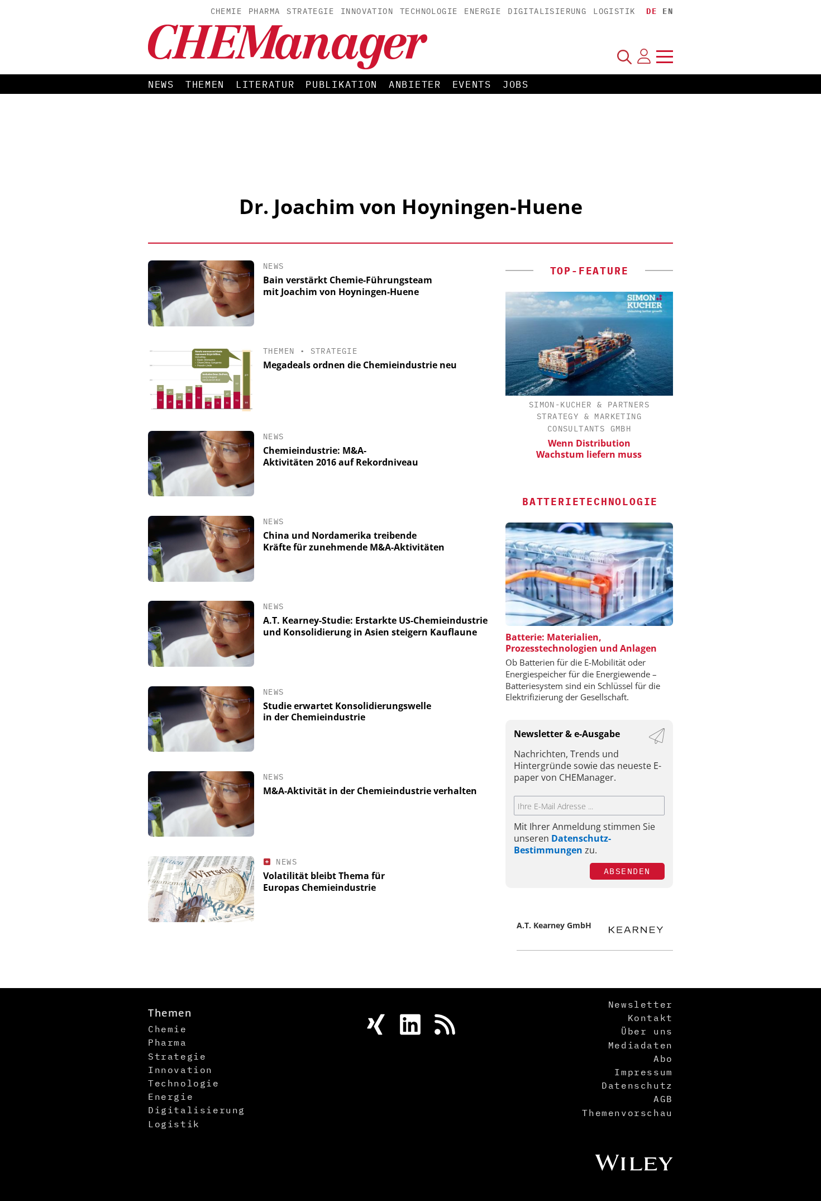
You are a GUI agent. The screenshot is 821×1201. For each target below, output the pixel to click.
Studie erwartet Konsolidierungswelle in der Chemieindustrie (347, 712)
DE (651, 11)
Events (471, 84)
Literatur (265, 84)
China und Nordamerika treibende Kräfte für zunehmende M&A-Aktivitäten (354, 541)
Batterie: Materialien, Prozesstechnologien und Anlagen (581, 642)
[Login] (644, 56)
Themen (205, 84)
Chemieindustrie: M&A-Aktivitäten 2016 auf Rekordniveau (340, 456)
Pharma (264, 11)
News (161, 84)
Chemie (226, 11)
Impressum (643, 1071)
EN (667, 11)
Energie (482, 11)
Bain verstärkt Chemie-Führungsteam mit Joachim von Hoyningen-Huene (347, 286)
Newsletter (640, 1004)
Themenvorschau (627, 1112)
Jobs (516, 84)
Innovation (367, 11)
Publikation (342, 84)
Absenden (627, 871)
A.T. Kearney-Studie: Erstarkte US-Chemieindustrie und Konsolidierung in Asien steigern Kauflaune (375, 626)
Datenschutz (637, 1085)
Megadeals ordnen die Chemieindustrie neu (360, 365)
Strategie (310, 11)
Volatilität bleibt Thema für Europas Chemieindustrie (324, 882)
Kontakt (650, 1017)
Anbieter (415, 84)
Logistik (614, 11)
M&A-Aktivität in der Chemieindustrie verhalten (370, 791)
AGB (663, 1098)
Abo (663, 1058)
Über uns (647, 1031)
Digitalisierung (547, 11)
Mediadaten (640, 1045)
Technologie (428, 11)
